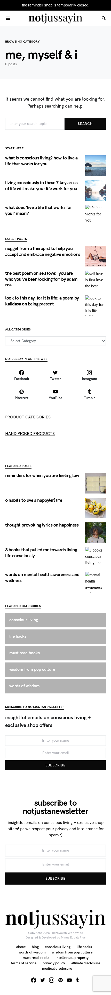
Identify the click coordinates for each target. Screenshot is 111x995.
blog (35, 947)
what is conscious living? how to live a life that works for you (41, 161)
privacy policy (54, 963)
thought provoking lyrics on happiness (41, 525)
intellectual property (72, 958)
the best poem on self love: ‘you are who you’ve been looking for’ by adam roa (41, 279)
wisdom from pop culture (72, 952)
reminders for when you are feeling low (42, 475)
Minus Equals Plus (73, 938)
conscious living (57, 947)
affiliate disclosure (85, 963)
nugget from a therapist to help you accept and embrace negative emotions (42, 251)
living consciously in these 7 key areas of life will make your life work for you (41, 185)
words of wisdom (32, 952)
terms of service (23, 963)
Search (85, 124)
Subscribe (55, 765)
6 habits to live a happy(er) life (33, 500)
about (21, 947)
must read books (36, 958)
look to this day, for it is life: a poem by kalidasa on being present (42, 301)
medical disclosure (57, 968)
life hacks (84, 947)
